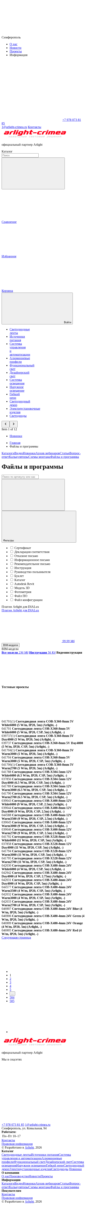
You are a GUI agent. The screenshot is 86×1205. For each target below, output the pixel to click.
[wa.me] (32, 1121)
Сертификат (22, 548)
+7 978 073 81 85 (13, 1124)
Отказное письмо (26, 556)
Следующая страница (16, 937)
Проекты (16, 51)
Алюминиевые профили (20, 359)
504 (12, 997)
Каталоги (8, 453)
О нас (13, 44)
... (12, 993)
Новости (15, 47)
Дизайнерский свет (58, 1162)
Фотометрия (22, 592)
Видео (18, 453)
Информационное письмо (32, 560)
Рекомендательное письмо (32, 564)
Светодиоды (18, 415)
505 (12, 1001)
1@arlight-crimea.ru (37, 1124)
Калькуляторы (18, 457)
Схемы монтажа (39, 457)
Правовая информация (17, 1144)
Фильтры (9, 540)
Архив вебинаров (48, 453)
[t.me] (32, 1090)
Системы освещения (17, 381)
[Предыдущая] (40, 971)
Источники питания (17, 338)
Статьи (64, 453)
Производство (19, 1176)
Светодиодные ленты (16, 1154)
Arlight (29, 1147)
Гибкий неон (15, 395)
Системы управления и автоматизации (36, 1156)
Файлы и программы (64, 457)
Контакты (34, 127)
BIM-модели (10, 645)
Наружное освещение (17, 388)
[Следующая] (40, 1031)
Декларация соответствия (31, 552)
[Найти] (33, 495)
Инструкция (22, 568)
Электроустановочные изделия (30, 1169)
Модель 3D (22, 588)
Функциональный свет (29, 1162)
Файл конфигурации (28, 600)
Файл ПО (20, 596)
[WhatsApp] (32, 119)
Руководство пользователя (32, 572)
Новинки (16, 436)
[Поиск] (33, 173)
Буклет (19, 576)
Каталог (19, 580)
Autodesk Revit (24, 584)
